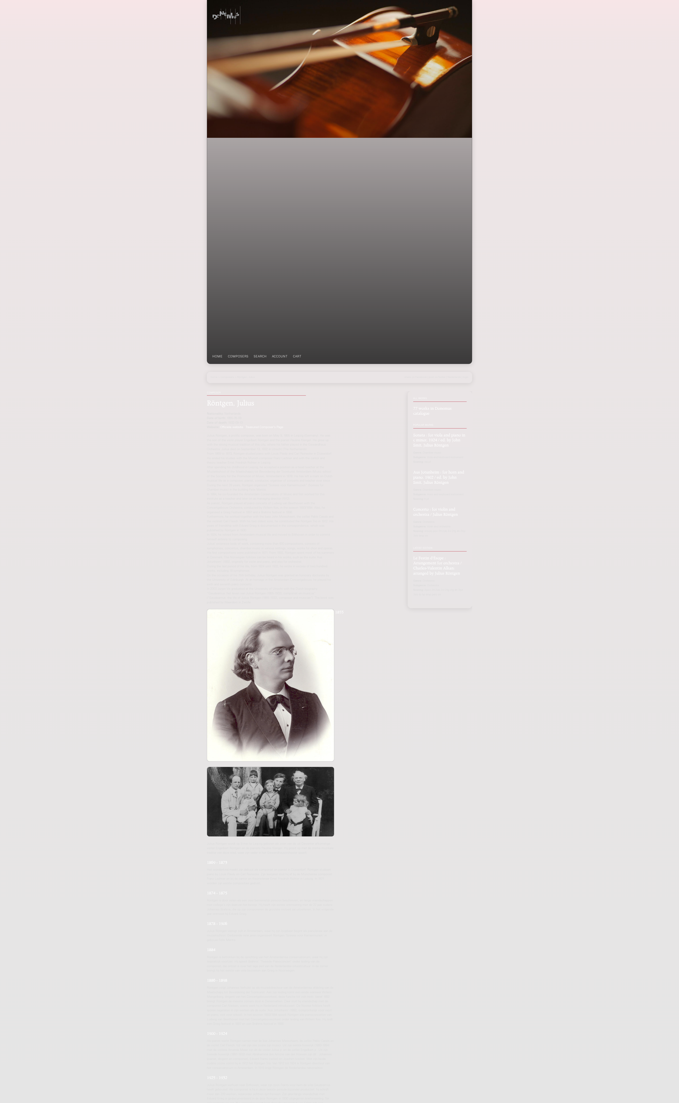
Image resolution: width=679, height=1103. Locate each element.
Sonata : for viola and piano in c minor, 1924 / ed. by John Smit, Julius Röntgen (439, 439)
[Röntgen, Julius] (270, 685)
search (260, 356)
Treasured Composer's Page (264, 427)
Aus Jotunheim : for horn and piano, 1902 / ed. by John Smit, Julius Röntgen (438, 476)
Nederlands (454, 377)
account (280, 356)
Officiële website (231, 427)
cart (297, 356)
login (465, 377)
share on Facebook (415, 377)
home (217, 356)
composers (238, 356)
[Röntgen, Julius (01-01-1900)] (270, 801)
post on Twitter (437, 377)
